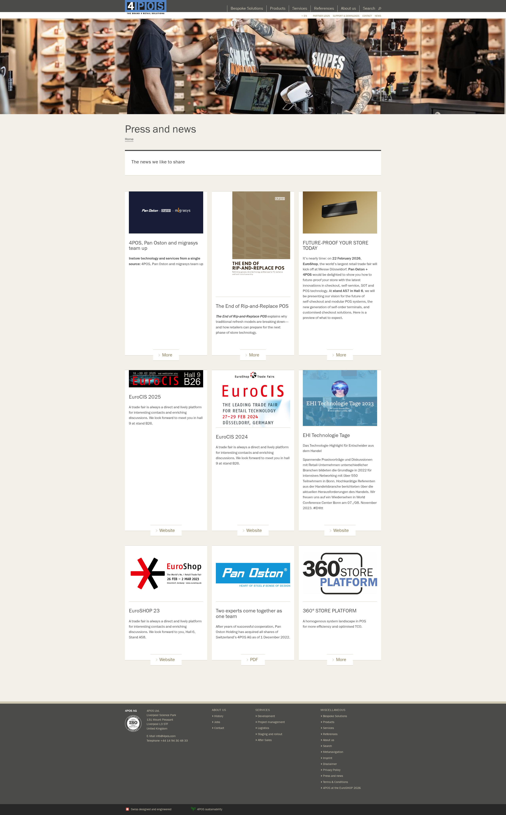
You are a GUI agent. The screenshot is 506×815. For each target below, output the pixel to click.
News (378, 15)
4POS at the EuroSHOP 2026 (342, 788)
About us (348, 8)
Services (299, 8)
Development (266, 716)
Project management (271, 722)
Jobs (217, 722)
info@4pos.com (166, 736)
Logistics (263, 728)
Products (277, 8)
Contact (367, 15)
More (167, 355)
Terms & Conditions (335, 782)
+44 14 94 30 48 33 (174, 741)
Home (129, 139)
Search (369, 8)
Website (167, 531)
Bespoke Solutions (247, 8)
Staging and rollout (270, 734)
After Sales (265, 740)
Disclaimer (330, 764)
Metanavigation (333, 752)
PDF (254, 660)
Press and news (333, 776)
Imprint (327, 758)
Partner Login (321, 15)
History (218, 716)
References (324, 8)
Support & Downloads (346, 15)
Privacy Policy (331, 770)
